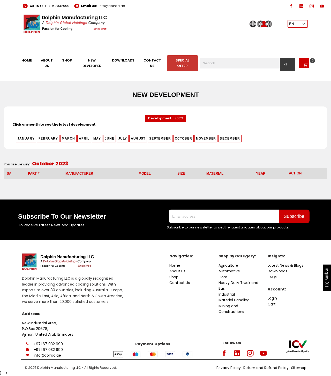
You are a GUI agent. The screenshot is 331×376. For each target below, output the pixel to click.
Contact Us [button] (152, 63)
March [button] (68, 138)
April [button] (84, 138)
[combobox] (248, 63)
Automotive (229, 271)
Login (272, 298)
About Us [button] (47, 63)
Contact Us (179, 282)
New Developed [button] (91, 63)
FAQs (272, 277)
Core (223, 277)
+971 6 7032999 (56, 6)
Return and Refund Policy (266, 367)
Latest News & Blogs (285, 265)
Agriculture (228, 265)
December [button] (230, 138)
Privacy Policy (228, 367)
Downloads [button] (123, 60)
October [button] (183, 138)
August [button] (138, 138)
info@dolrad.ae (112, 6)
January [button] (26, 138)
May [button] (97, 138)
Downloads (277, 271)
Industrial (227, 294)
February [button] (48, 138)
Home (174, 265)
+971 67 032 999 (48, 344)
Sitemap (298, 367)
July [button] (122, 138)
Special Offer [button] (182, 63)
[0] (304, 63)
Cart (272, 304)
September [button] (160, 138)
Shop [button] (67, 60)
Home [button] (26, 60)
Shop (173, 277)
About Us (177, 271)
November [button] (206, 138)
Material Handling (234, 300)
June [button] (109, 138)
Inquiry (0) (326, 277)
